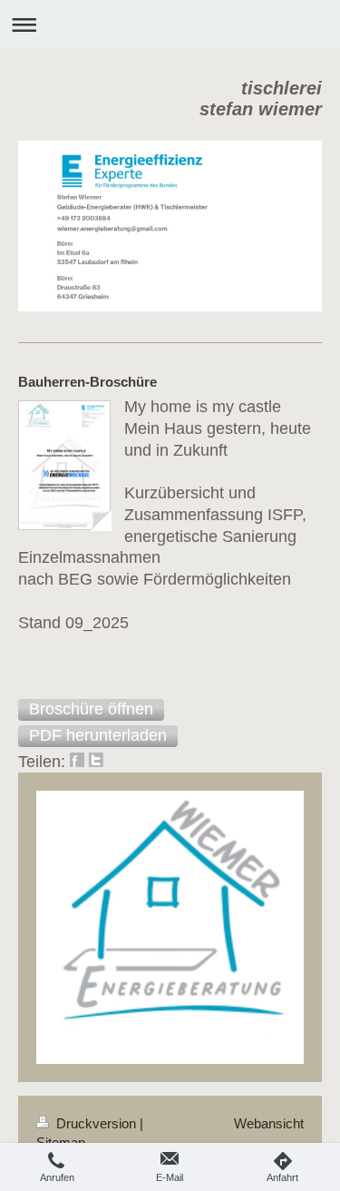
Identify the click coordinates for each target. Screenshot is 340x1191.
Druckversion (96, 1123)
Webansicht (269, 1123)
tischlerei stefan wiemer (260, 98)
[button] (91, 710)
